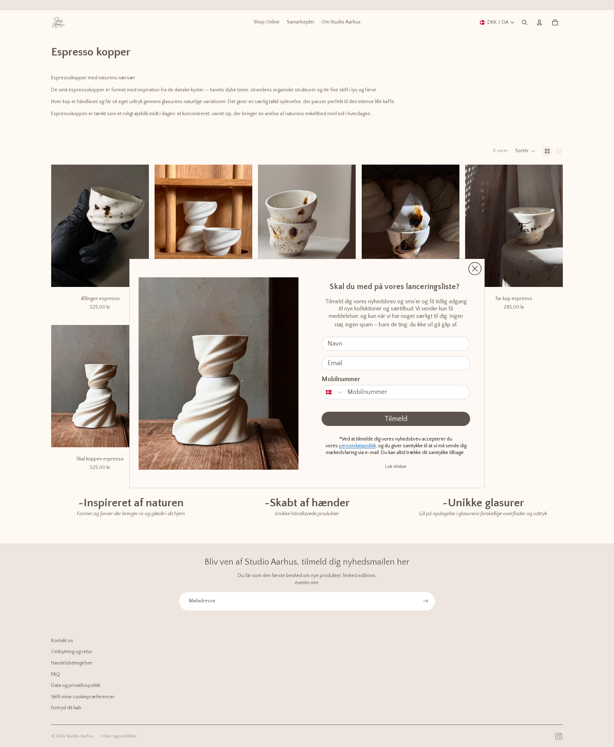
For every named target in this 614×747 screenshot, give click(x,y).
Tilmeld (396, 419)
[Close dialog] (475, 268)
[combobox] (333, 392)
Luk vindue (395, 466)
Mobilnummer (341, 379)
